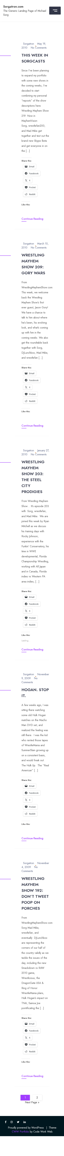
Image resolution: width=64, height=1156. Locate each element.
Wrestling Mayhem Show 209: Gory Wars (33, 264)
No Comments (39, 48)
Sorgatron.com (13, 6)
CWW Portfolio (20, 1132)
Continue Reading (32, 219)
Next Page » (32, 1102)
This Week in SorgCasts (34, 58)
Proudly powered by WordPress (26, 1128)
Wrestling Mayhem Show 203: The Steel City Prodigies (32, 477)
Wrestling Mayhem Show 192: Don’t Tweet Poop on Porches (35, 893)
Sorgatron (28, 44)
